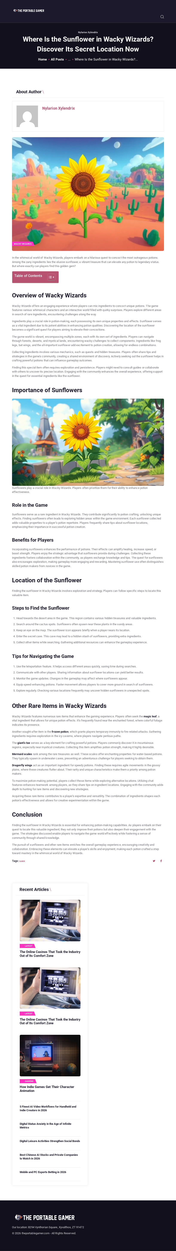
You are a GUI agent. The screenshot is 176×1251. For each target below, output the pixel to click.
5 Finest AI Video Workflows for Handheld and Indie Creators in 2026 (48, 1108)
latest (29, 946)
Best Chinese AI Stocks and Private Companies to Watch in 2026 (49, 1156)
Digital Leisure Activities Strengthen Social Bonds (50, 1141)
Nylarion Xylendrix (88, 32)
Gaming (29, 1081)
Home (42, 59)
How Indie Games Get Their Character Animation (47, 1089)
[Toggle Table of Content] (49, 277)
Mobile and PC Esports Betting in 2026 (43, 1172)
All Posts (57, 59)
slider (22, 861)
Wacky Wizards (23, 244)
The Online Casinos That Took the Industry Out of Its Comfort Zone (50, 954)
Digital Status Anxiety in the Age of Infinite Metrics (45, 1125)
